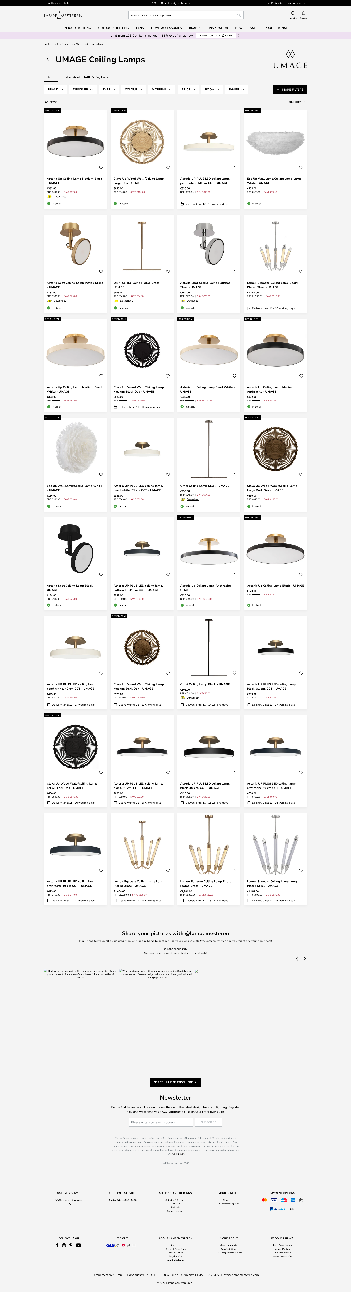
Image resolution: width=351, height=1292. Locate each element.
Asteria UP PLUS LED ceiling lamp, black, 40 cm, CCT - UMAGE (205, 785)
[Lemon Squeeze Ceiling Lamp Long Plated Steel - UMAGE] (275, 859)
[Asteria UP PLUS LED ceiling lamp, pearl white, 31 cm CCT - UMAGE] (142, 465)
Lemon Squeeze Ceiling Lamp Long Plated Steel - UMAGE (272, 883)
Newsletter (229, 1199)
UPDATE (216, 35)
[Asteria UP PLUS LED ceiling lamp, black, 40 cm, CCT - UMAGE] (208, 761)
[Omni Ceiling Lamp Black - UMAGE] (208, 662)
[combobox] (186, 15)
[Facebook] (57, 1245)
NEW (239, 28)
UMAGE (76, 43)
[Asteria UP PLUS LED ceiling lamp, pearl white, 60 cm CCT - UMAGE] (208, 159)
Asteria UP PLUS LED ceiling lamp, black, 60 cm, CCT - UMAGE (138, 785)
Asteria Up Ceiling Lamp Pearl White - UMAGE (207, 389)
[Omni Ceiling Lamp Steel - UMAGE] (208, 465)
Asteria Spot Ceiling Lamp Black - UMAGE (71, 588)
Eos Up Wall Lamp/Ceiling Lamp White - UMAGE (74, 488)
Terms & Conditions (176, 1248)
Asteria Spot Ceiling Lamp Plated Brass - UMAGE (75, 285)
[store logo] (63, 15)
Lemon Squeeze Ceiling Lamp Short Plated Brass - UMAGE (205, 883)
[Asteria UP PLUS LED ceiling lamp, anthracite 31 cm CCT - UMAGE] (142, 563)
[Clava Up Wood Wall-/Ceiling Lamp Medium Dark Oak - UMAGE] (142, 662)
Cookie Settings (229, 1248)
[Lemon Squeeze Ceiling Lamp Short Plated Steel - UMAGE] (275, 264)
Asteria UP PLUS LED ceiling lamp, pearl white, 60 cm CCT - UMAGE (205, 181)
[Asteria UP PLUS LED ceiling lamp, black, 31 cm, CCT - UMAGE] (275, 662)
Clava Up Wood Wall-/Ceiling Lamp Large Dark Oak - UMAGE (272, 488)
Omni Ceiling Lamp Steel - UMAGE (204, 486)
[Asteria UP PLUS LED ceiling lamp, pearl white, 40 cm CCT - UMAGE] (75, 662)
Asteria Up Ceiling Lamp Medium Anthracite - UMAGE (270, 389)
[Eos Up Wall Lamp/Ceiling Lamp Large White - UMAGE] (275, 159)
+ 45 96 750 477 (208, 1275)
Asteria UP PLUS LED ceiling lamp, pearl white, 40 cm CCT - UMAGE (71, 686)
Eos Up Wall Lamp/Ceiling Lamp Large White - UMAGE (274, 181)
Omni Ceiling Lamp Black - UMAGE (205, 684)
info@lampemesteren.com (69, 1199)
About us (175, 1245)
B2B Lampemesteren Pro (229, 1252)
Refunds (175, 1207)
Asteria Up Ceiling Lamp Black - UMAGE (275, 586)
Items (51, 77)
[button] (101, 167)
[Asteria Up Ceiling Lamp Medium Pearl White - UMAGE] (75, 365)
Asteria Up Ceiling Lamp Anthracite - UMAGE (206, 588)
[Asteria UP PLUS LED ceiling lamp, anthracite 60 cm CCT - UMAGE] (275, 761)
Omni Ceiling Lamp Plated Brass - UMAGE (138, 285)
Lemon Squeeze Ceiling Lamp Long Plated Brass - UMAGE (138, 883)
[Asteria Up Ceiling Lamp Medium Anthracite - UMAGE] (275, 365)
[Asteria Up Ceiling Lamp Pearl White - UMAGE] (208, 365)
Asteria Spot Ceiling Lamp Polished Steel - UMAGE (205, 285)
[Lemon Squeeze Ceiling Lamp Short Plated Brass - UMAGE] (208, 859)
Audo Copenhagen (282, 1245)
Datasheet (59, 196)
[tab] (55, 89)
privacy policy (177, 1153)
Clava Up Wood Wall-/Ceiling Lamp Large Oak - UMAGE (139, 181)
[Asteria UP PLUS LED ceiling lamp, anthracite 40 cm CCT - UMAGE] (75, 859)
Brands (66, 43)
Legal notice (175, 1256)
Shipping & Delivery (175, 1199)
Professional (276, 28)
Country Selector (175, 1259)
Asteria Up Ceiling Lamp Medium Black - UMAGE (74, 181)
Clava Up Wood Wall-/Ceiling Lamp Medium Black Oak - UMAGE (139, 389)
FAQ (69, 1203)
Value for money (282, 1252)
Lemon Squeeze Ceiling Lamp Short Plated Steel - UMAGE (272, 285)
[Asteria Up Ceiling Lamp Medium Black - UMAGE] (75, 159)
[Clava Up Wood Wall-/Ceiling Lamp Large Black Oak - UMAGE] (75, 761)
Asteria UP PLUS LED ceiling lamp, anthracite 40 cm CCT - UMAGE (71, 883)
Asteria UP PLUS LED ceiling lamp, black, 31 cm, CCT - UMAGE (271, 686)
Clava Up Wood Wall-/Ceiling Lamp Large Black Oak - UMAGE (72, 785)
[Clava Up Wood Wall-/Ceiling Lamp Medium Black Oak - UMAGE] (142, 365)
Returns (175, 1203)
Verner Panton (282, 1248)
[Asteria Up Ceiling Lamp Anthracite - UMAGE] (208, 563)
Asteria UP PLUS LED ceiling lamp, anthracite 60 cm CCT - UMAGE (271, 785)
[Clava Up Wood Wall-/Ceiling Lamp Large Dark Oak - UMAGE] (275, 465)
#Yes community (228, 1245)
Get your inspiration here (173, 1082)
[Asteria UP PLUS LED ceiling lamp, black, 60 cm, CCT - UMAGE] (142, 761)
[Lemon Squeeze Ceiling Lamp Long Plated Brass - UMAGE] (142, 859)
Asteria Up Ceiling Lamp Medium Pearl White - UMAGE (74, 389)
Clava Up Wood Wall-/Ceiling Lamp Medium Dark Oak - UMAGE (139, 686)
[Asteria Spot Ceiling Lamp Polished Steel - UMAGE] (208, 264)
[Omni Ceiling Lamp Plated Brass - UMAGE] (142, 264)
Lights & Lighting (52, 43)
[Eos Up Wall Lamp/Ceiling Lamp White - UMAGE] (75, 465)
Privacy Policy (175, 1252)
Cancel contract (175, 1210)
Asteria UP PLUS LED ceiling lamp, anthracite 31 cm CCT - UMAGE (138, 588)
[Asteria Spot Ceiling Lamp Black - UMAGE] (75, 563)
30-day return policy (228, 1203)
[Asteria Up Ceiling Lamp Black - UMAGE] (275, 563)
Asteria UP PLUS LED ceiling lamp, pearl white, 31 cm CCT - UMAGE (138, 488)
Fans (140, 28)
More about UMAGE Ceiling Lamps (87, 77)
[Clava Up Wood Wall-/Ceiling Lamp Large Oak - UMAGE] (142, 159)
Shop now (186, 35)
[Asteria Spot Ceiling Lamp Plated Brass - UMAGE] (75, 264)
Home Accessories (282, 1256)
